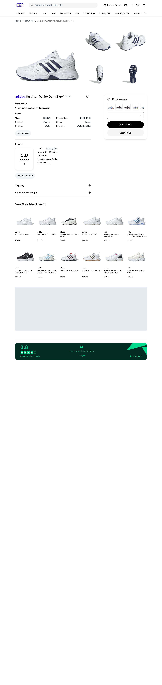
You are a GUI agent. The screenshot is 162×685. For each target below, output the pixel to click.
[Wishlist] (137, 5)
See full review (43, 163)
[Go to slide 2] (46, 265)
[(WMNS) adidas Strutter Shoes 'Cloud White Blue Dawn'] (137, 218)
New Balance (65, 13)
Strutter (29, 21)
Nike (44, 13)
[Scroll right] (144, 13)
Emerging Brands (122, 13)
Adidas (53, 13)
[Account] (132, 5)
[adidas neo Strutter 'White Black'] (70, 254)
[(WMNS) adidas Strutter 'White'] (137, 254)
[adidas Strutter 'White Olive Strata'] (92, 254)
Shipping (19, 185)
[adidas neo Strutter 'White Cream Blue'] (135, 106)
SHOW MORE (23, 133)
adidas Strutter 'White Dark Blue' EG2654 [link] (55, 21)
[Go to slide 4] (48, 265)
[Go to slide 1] (45, 265)
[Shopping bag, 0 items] (144, 5)
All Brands (138, 13)
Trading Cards (105, 13)
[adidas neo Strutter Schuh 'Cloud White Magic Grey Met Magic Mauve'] (143, 106)
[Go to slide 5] (49, 265)
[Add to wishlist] (88, 96)
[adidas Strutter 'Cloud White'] (25, 218)
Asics (77, 13)
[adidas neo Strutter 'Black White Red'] (119, 106)
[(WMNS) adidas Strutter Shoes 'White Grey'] (114, 254)
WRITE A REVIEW (25, 176)
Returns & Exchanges (26, 192)
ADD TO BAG (125, 125)
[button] (44, 204)
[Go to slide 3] (47, 265)
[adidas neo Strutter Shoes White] (47, 218)
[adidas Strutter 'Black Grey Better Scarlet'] (127, 106)
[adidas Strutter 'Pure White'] (92, 218)
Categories (20, 13)
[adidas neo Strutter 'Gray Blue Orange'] (110, 106)
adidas (18, 21)
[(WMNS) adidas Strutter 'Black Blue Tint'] (25, 254)
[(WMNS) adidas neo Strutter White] (114, 218)
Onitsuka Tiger (89, 13)
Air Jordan (33, 13)
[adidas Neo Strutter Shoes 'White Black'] (70, 218)
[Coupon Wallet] (125, 5)
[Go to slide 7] (139, 265)
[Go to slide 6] (94, 265)
